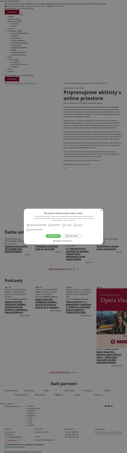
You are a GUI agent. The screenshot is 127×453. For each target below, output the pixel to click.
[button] (63, 241)
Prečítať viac (71, 220)
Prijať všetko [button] (53, 236)
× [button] (101, 210)
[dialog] (63, 226)
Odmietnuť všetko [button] (71, 236)
